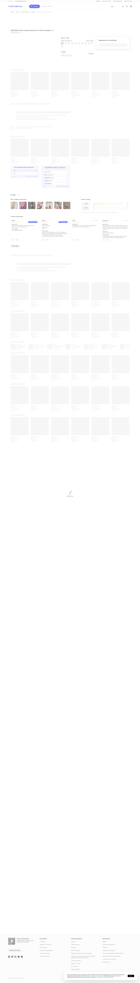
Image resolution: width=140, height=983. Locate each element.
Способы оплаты (75, 944)
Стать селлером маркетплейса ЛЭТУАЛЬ (113, 953)
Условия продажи (75, 950)
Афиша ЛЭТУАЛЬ (75, 969)
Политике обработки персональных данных (104, 977)
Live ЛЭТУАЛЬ (74, 966)
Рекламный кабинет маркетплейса (111, 956)
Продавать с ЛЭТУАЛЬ (45, 944)
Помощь (73, 941)
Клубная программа (117, 1)
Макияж (17, 11)
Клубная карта (43, 947)
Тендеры (105, 947)
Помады (33, 11)
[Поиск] (112, 6)
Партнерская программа (109, 950)
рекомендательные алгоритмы (95, 975)
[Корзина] (131, 6)
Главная (12, 11)
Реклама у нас (106, 962)
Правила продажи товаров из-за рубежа (81, 953)
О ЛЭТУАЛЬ (42, 941)
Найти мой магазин (45, 953)
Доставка (73, 947)
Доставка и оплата (107, 1)
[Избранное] (127, 6)
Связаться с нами (128, 1)
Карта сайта (21, 978)
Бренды (105, 941)
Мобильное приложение (109, 944)
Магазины (98, 1)
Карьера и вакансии (45, 956)
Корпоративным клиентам (109, 959)
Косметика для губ (25, 11)
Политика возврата (76, 960)
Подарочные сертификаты (46, 950)
